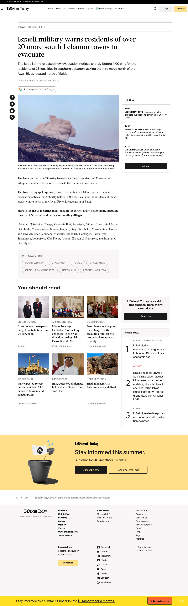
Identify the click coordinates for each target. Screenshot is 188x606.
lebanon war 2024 (94, 270)
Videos (61, 528)
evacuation (59, 262)
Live (26, 497)
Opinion (62, 524)
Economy (62, 517)
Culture (61, 521)
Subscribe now (91, 469)
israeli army (97, 262)
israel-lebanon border (39, 270)
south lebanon (34, 262)
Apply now (146, 316)
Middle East (64, 514)
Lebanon (62, 510)
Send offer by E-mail (128, 469)
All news (146, 166)
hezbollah (69, 270)
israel (78, 262)
